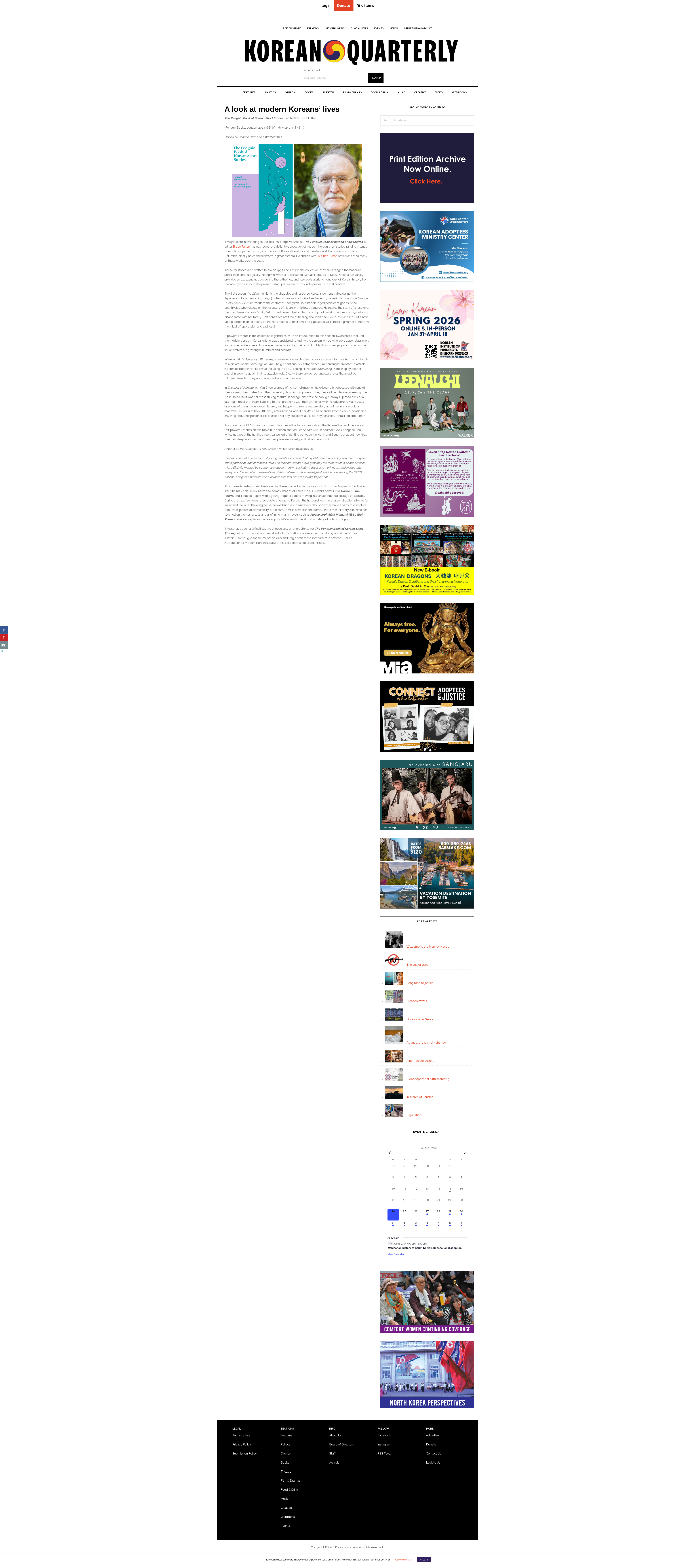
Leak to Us (433, 1462)
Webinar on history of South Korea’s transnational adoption (424, 1248)
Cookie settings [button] (403, 1559)
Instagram (384, 1444)
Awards (334, 1462)
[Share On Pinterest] (4, 637)
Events (285, 1526)
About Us (335, 1435)
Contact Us (433, 1453)
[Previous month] (389, 1153)
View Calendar (395, 1254)
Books (285, 1462)
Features (286, 1435)
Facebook (384, 1435)
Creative (286, 1507)
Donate (343, 5)
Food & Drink (289, 1489)
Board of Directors (341, 1444)
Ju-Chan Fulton (327, 256)
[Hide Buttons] (2, 651)
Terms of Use (241, 1435)
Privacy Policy (241, 1444)
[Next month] (465, 1153)
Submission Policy (244, 1453)
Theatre (286, 1471)
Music (284, 1498)
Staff (332, 1453)
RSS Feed (384, 1453)
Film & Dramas (290, 1480)
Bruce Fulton (241, 246)
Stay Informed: (310, 70)
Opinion (286, 1453)
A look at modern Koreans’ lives (282, 109)
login (326, 5)
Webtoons (288, 1517)
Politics (285, 1444)
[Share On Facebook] (4, 630)
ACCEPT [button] (424, 1559)
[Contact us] (4, 645)
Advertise (432, 1435)
